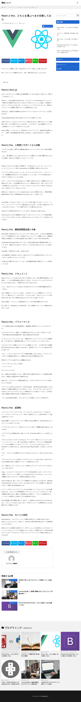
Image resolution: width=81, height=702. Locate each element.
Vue (24, 23)
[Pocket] (28, 61)
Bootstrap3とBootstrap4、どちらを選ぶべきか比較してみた (35, 604)
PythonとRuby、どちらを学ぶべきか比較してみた (68, 28)
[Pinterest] (43, 61)
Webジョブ (6, 3)
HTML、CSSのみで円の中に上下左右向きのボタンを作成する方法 (68, 51)
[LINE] (35, 61)
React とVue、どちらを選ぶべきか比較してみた (27, 7)
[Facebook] (6, 61)
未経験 (59, 68)
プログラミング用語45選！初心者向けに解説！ (67, 34)
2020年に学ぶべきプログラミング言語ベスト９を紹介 (35, 581)
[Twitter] (14, 61)
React (21, 23)
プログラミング (11, 7)
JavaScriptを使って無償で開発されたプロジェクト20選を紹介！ (36, 592)
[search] (77, 15)
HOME (4, 7)
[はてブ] (21, 61)
